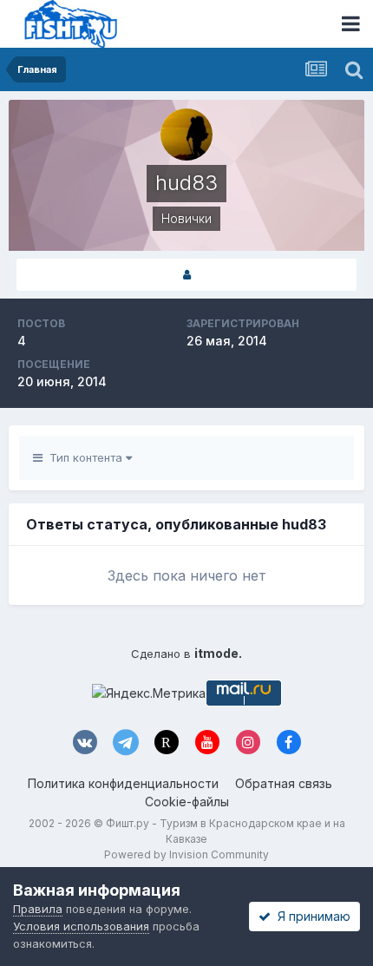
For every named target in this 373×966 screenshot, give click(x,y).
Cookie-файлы (187, 801)
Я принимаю (310, 916)
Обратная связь (283, 783)
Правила (37, 909)
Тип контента (84, 457)
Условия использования (81, 926)
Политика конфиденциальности (123, 783)
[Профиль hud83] (186, 275)
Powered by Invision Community (186, 854)
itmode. (218, 653)
